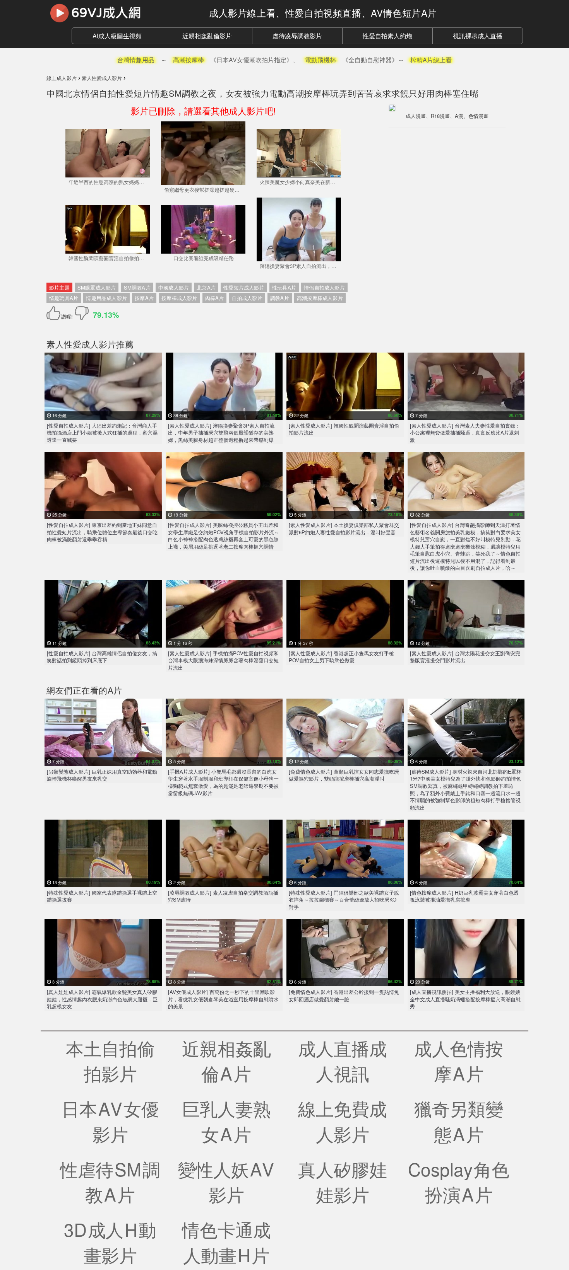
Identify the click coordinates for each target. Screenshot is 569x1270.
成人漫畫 (416, 115)
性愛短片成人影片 (243, 287)
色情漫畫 (478, 115)
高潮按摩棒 (188, 59)
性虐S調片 (110, 1181)
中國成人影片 (173, 287)
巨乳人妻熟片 (226, 1120)
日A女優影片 (110, 1120)
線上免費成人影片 (342, 1120)
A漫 (459, 115)
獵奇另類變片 (458, 1120)
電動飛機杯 (320, 59)
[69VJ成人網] (121, 12)
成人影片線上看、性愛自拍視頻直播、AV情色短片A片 (323, 12)
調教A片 (279, 298)
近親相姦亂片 (226, 1060)
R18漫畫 (440, 115)
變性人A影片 (226, 1181)
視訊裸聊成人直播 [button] (477, 35)
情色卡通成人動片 (226, 1241)
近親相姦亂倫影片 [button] (207, 35)
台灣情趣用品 (135, 59)
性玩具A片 (284, 287)
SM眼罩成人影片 (96, 287)
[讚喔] (54, 313)
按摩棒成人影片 (179, 298)
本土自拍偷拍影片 (110, 1060)
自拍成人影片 (247, 298)
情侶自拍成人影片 (324, 287)
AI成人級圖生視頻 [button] (117, 35)
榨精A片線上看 (431, 59)
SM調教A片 (137, 287)
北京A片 (206, 287)
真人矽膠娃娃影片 (342, 1181)
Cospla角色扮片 (458, 1181)
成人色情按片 (458, 1060)
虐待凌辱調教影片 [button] (297, 35)
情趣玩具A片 (63, 298)
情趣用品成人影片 (106, 298)
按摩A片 (144, 298)
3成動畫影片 (110, 1241)
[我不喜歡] (82, 313)
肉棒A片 (214, 298)
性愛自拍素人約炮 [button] (387, 35)
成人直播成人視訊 (342, 1060)
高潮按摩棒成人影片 (320, 298)
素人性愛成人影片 (81, 344)
